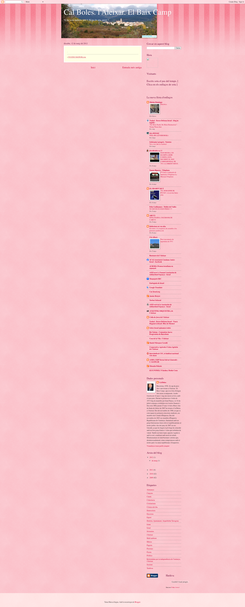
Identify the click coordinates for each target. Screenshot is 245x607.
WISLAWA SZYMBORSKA (158, 135)
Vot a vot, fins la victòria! (158, 144)
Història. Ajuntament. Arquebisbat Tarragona (163, 521)
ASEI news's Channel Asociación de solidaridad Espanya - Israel (162, 273)
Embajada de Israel (156, 283)
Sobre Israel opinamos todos (160, 328)
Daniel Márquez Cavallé (158, 343)
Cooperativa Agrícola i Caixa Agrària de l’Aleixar (163, 348)
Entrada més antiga (132, 67)
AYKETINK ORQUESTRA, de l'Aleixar (161, 312)
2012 (152, 457)
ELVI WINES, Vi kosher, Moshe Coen (163, 370)
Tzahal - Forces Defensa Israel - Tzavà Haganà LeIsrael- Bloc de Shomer (163, 322)
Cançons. (150, 493)
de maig (155, 460)
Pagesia (149, 545)
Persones (150, 548)
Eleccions (150, 514)
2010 (152, 474)
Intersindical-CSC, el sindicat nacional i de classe (164, 354)
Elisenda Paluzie (155, 366)
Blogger (137, 602)
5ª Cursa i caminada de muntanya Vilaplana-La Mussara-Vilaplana (169, 174)
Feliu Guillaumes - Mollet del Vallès (162, 207)
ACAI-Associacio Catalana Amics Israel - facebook (162, 261)
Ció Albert (153, 237)
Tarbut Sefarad (155, 300)
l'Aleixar (150, 535)
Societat (149, 564)
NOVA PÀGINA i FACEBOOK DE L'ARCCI (160, 218)
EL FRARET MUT (156, 188)
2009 (152, 477)
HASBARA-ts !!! (155, 150)
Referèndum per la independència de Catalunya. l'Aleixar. (163, 560)
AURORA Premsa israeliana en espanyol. (161, 267)
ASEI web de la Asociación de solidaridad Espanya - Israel (160, 305)
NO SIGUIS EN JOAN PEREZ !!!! (160, 209)
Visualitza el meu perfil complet (158, 446)
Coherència (151, 500)
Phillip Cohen (175, 587)
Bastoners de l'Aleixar (157, 255)
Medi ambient (152, 538)
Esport (149, 517)
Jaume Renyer (154, 296)
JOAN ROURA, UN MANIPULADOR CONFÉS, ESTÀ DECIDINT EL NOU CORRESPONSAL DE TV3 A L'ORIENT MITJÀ (169, 158)
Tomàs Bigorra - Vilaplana (159, 170)
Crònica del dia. (152, 507)
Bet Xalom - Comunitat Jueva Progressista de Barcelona (160, 333)
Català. (149, 496)
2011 (152, 470)
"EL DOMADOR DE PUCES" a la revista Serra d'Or (169, 192)
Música (149, 542)
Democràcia (151, 510)
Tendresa (150, 568)
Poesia (149, 552)
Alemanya (150, 489)
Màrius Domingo (155, 102)
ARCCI (152, 215)
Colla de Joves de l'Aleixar (159, 317)
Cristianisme (151, 503)
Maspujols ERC (155, 279)
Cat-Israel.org (154, 291)
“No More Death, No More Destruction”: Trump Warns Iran (163, 126)
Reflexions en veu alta (157, 226)
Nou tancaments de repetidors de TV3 (167, 240)
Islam (149, 524)
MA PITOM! (154, 133)
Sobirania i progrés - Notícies (160, 142)
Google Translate (155, 287)
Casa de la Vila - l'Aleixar (159, 338)
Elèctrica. (164, 104)
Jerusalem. (150, 531)
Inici (93, 67)
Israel (149, 528)
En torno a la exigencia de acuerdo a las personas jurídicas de (163, 229)
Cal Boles (162, 382)
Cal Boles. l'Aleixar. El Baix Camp (117, 12)
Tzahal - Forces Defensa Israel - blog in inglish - (163, 121)
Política (149, 555)
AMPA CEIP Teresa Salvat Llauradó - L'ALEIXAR (163, 361)
